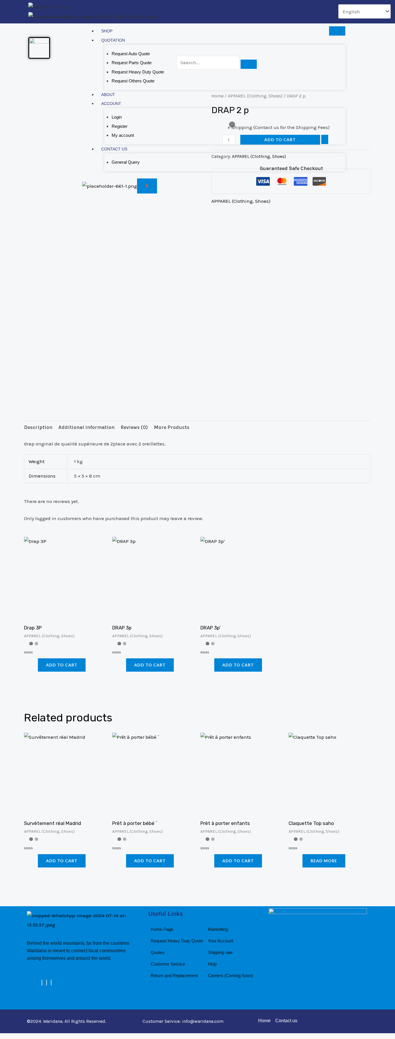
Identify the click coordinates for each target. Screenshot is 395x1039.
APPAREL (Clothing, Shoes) (240, 201)
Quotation (113, 40)
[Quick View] (35, 665)
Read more (324, 860)
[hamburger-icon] (337, 31)
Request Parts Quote (132, 62)
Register (120, 126)
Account (111, 103)
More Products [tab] (171, 427)
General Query (126, 162)
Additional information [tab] (86, 427)
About (108, 94)
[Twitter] (46, 982)
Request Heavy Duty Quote (138, 71)
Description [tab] (38, 427)
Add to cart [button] (61, 664)
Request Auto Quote (131, 53)
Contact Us (114, 149)
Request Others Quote (133, 80)
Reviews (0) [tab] (134, 427)
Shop (106, 31)
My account (123, 135)
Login (117, 117)
